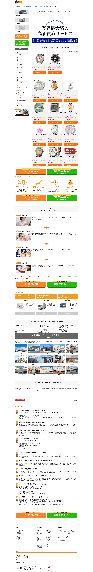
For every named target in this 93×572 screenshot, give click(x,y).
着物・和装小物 (40, 533)
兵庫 (60, 541)
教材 (20, 90)
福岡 (71, 539)
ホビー (20, 62)
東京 (69, 533)
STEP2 (18, 231)
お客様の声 (56, 2)
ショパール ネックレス (42, 325)
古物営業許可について (20, 562)
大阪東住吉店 (62, 540)
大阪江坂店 (62, 539)
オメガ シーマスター (19, 327)
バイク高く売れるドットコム (22, 555)
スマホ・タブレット (23, 69)
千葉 (69, 532)
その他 (20, 105)
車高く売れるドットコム (21, 554)
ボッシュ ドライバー (41, 327)
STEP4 (18, 263)
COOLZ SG (61, 326)
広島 (68, 539)
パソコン (20, 67)
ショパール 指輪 (18, 325)
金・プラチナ (21, 102)
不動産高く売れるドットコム (22, 556)
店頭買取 (19, 534)
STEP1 (18, 215)
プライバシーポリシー (20, 561)
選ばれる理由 (18, 536)
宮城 (65, 531)
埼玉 (69, 531)
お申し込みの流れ (19, 530)
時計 (20, 80)
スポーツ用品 (21, 92)
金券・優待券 (40, 536)
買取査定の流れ (30, 2)
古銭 (47, 533)
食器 (38, 534)
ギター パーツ (18, 329)
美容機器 (20, 82)
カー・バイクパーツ (23, 87)
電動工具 (20, 74)
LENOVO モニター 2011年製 (65, 331)
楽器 (20, 54)
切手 (47, 534)
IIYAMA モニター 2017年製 (42, 330)
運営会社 (76, 2)
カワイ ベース (40, 331)
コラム (71, 2)
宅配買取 (19, 532)
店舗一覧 (51, 2)
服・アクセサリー (50, 536)
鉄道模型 (20, 64)
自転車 (20, 72)
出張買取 (19, 533)
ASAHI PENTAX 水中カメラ (43, 332)
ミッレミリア (18, 326)
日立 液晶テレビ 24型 (63, 327)
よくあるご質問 (64, 2)
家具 (38, 537)
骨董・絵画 (39, 546)
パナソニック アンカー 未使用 (43, 326)
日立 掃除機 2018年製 (19, 330)
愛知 (73, 531)
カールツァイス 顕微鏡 (42, 329)
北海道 (61, 531)
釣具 (20, 97)
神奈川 (69, 536)
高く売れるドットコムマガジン (22, 557)
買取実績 (45, 2)
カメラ (20, 57)
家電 (20, 52)
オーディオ (21, 59)
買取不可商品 (40, 547)
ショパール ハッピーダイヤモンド (66, 325)
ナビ (20, 85)
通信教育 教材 (62, 329)
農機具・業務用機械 (23, 100)
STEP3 (18, 247)
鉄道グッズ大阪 (18, 331)
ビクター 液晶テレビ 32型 (64, 330)
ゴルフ (20, 95)
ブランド (20, 77)
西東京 (69, 534)
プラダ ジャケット (19, 332)
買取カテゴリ (38, 2)
